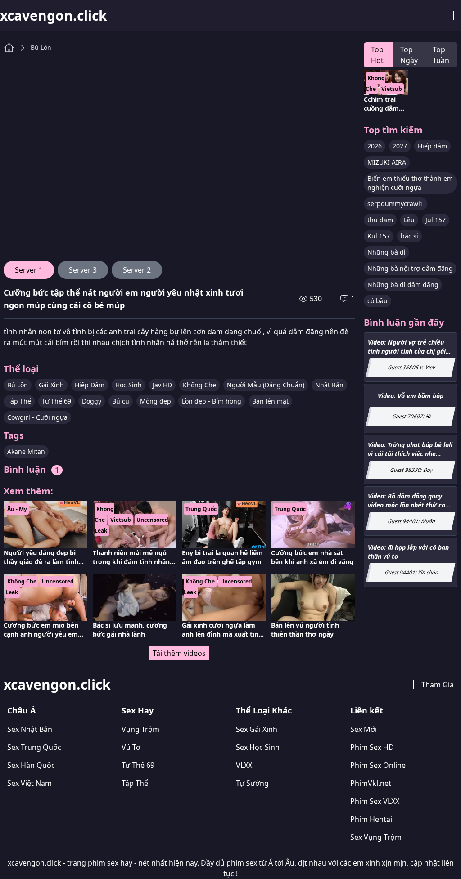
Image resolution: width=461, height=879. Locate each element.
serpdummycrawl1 (395, 203)
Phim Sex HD (372, 747)
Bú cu (120, 401)
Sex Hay (138, 710)
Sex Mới (363, 729)
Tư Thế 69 (56, 401)
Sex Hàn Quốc (31, 765)
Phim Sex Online (378, 765)
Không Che (199, 385)
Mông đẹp (155, 401)
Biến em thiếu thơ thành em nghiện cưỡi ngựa (410, 183)
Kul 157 (378, 236)
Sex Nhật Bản (29, 729)
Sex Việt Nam (29, 783)
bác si (409, 236)
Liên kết (366, 710)
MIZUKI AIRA (386, 162)
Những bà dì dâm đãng (402, 284)
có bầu (377, 300)
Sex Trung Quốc (34, 747)
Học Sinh (128, 385)
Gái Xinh (51, 385)
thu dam (380, 219)
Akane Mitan (26, 451)
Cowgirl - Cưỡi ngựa (37, 417)
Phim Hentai (371, 819)
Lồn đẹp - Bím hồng (211, 401)
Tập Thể (19, 401)
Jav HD (162, 385)
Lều (409, 219)
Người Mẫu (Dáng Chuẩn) (265, 385)
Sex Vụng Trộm (376, 837)
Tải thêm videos (179, 653)
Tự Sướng (252, 783)
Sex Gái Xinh (256, 729)
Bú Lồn (41, 47)
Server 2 (137, 270)
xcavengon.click (53, 16)
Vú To (131, 747)
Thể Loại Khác (264, 710)
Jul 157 (435, 219)
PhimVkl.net (370, 783)
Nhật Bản (329, 385)
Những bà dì (386, 252)
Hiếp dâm (432, 146)
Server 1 (29, 270)
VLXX (244, 765)
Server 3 (83, 270)
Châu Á (21, 710)
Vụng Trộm (140, 729)
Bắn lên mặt (270, 401)
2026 (374, 146)
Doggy (91, 401)
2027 (400, 146)
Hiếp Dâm (89, 385)
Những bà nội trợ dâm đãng (410, 268)
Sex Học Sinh (258, 747)
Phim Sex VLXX (374, 801)
